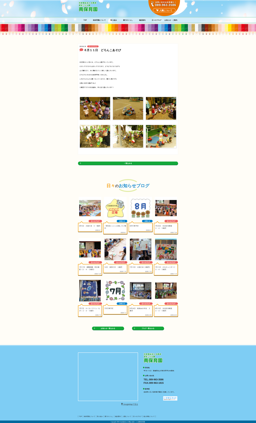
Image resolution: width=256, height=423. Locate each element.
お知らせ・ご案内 (170, 20)
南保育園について (99, 20)
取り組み (113, 20)
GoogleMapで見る (130, 404)
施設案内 (142, 20)
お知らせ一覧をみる (108, 328)
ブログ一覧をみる (148, 328)
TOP (85, 20)
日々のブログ (156, 20)
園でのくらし (128, 20)
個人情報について (149, 416)
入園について (127, 416)
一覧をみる (128, 163)
